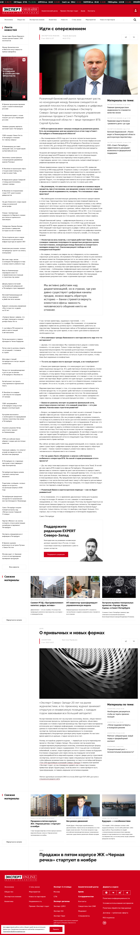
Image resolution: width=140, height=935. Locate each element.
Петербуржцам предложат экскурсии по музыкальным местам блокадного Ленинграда (14, 499)
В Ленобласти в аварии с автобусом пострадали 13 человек (11, 394)
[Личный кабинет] (135, 10)
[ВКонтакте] (134, 37)
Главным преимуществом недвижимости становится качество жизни (118, 110)
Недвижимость (35, 901)
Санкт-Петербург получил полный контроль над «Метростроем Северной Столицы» (11, 511)
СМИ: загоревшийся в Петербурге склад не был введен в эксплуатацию (12, 406)
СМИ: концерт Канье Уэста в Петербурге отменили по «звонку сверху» (12, 137)
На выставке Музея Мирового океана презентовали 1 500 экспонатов (13, 38)
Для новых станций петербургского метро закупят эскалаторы (13, 361)
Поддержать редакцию (56, 554)
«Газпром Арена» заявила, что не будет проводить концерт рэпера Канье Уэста (13, 319)
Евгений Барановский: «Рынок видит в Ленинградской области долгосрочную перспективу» (121, 134)
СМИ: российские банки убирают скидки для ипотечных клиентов (13, 441)
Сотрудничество (86, 897)
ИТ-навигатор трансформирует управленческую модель (81, 604)
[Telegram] (126, 892)
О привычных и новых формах (72, 632)
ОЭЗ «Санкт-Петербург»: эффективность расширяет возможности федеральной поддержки (119, 149)
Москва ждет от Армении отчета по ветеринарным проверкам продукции (11, 556)
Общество (21, 20)
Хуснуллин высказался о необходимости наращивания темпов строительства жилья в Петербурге (14, 418)
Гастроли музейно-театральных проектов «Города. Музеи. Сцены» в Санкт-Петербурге (117, 605)
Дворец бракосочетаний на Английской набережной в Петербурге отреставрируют (13, 286)
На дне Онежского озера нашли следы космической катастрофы (14, 204)
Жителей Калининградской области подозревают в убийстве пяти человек (12, 297)
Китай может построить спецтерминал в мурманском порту (13, 383)
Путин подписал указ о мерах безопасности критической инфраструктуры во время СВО (13, 239)
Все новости (14, 567)
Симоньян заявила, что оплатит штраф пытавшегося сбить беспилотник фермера (14, 452)
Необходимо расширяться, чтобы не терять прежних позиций (118, 714)
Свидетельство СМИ (87, 906)
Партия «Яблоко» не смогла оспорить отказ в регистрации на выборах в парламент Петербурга (13, 524)
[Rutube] (120, 892)
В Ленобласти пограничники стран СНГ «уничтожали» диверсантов (12, 193)
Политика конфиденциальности (116, 898)
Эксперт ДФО (60, 906)
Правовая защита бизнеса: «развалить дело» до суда (118, 122)
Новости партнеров (107, 20)
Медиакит (82, 911)
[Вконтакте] (113, 892)
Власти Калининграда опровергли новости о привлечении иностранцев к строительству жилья (12, 274)
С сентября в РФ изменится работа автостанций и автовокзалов (12, 330)
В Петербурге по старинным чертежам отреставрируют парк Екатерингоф (12, 463)
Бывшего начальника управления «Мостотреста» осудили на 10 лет (14, 308)
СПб (55, 897)
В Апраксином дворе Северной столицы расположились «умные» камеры (13, 182)
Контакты (91, 11)
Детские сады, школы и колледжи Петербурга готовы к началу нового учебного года (13, 262)
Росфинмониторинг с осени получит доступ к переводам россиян (13, 118)
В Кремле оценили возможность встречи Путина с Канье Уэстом (13, 545)
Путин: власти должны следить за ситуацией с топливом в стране (13, 350)
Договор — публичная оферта (115, 913)
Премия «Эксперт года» (69, 11)
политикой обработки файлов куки (14, 931)
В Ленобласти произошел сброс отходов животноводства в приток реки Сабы (14, 171)
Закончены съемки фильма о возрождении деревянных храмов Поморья (12, 160)
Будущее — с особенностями (116, 821)
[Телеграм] (126, 37)
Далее (41, 628)
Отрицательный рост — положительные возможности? (120, 750)
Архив (83, 11)
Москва (57, 892)
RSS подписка (108, 918)
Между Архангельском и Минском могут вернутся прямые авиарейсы (12, 49)
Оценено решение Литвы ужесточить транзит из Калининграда (11, 430)
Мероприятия (91, 20)
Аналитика (53, 20)
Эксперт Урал (59, 916)
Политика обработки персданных (117, 908)
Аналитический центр (50, 11)
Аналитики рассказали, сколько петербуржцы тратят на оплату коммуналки (14, 250)
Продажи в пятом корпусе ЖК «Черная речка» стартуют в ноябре (45, 824)
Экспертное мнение (36, 20)
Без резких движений (77, 821)
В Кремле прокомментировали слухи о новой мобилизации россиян (13, 106)
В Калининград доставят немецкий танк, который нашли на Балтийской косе (13, 149)
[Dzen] (106, 892)
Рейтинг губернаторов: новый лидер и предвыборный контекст (120, 738)
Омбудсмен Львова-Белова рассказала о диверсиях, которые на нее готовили (12, 228)
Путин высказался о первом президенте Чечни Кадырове (13, 340)
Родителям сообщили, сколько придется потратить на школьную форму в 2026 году (13, 486)
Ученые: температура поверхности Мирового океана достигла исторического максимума (13, 216)
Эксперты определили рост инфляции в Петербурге (12, 535)
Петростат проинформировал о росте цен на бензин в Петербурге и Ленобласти (13, 372)
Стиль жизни (76, 20)
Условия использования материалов (118, 903)
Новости (64, 20)
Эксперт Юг (59, 911)
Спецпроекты (84, 916)
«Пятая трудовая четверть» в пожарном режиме (119, 726)
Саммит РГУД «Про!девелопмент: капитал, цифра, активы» (47, 604)
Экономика (8, 20)
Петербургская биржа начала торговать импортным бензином (13, 474)
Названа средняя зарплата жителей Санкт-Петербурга (12, 128)
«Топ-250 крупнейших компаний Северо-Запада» (60, 763)
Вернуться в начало (14, 620)
